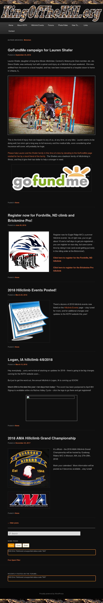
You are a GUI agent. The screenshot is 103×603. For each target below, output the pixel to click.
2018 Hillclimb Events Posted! (32, 289)
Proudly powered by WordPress (51, 593)
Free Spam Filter (14, 560)
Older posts (13, 523)
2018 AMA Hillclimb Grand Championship (42, 438)
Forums (51, 25)
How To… (75, 25)
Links (86, 25)
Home (11, 25)
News (17, 202)
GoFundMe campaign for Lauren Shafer (40, 49)
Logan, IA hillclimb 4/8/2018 (30, 359)
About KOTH (22, 25)
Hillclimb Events (37, 25)
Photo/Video (63, 25)
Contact (12, 31)
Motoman (27, 40)
